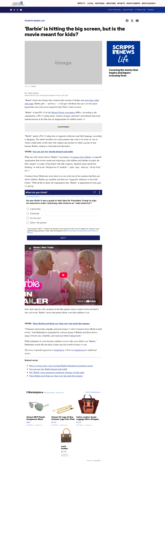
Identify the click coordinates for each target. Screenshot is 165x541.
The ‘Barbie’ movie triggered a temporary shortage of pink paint (56, 372)
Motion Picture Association (63, 112)
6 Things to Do (140, 10)
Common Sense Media (81, 157)
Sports (121, 3)
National (100, 3)
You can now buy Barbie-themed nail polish (53, 151)
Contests (151, 10)
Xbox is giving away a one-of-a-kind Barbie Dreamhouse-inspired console (61, 365)
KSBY (18, 10)
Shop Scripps (133, 3)
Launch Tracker (128, 10)
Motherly (31, 139)
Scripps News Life (35, 21)
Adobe (33, 86)
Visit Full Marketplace (93, 392)
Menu (80, 3)
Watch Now (148, 3)
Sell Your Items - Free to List (54, 393)
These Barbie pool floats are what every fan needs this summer (61, 323)
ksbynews (11, 10)
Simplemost (59, 350)
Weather (111, 3)
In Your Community (114, 10)
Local (90, 3)
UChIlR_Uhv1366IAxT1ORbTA (21, 10)
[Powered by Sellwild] (97, 460)
